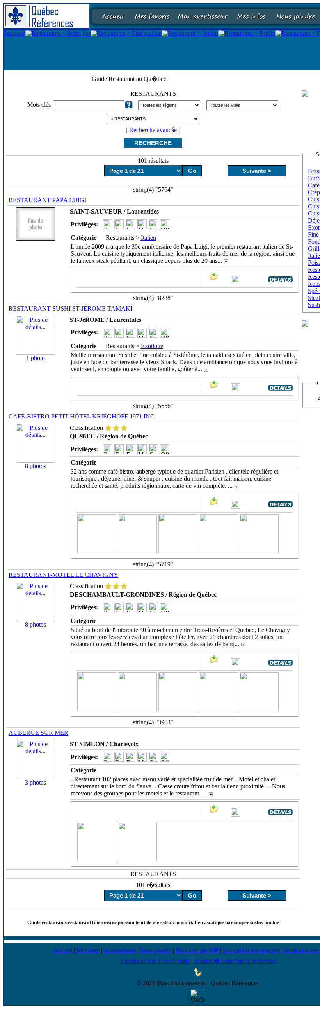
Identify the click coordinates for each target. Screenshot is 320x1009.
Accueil (62, 950)
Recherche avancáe (153, 130)
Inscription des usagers (251, 950)
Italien (148, 237)
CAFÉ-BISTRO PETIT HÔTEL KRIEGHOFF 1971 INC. (82, 416)
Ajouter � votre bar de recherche (234, 960)
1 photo (35, 358)
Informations (119, 950)
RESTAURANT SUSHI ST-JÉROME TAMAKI (70, 308)
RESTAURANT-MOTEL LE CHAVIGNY (63, 574)
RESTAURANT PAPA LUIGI (47, 200)
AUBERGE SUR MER (38, 732)
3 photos (35, 782)
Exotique (152, 346)
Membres (88, 950)
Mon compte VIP (197, 950)
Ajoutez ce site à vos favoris (154, 960)
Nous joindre (155, 950)
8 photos (35, 466)
